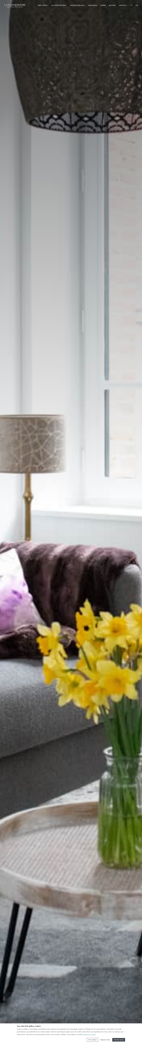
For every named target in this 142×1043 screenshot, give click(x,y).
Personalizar (92, 1040)
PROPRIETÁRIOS (77, 5)
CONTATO (123, 5)
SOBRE (103, 5)
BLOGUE (112, 5)
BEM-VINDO (43, 5)
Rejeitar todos (105, 1040)
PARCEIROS (92, 5)
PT (131, 5)
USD (136, 5)
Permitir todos (119, 1040)
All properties (58, 5)
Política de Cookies (89, 1034)
